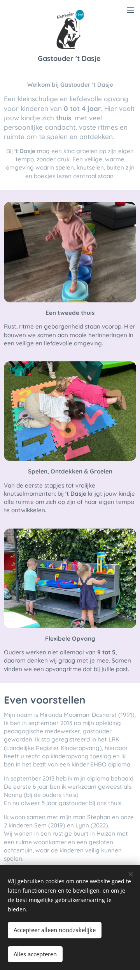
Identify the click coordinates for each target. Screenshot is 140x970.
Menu (130, 10)
